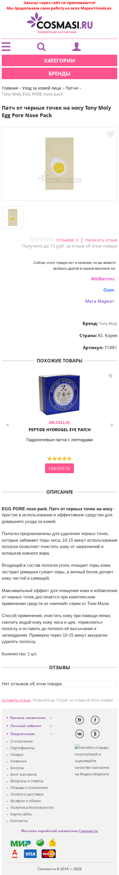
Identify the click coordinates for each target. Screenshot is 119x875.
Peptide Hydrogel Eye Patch (60, 426)
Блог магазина (23, 774)
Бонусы (17, 767)
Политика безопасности (31, 807)
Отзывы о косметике (29, 787)
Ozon (108, 290)
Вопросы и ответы (26, 780)
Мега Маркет (99, 301)
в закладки (110, 376)
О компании (21, 741)
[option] (59, 423)
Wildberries (102, 278)
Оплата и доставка (26, 794)
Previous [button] (7, 424)
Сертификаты (22, 747)
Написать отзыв (101, 240)
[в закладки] (110, 134)
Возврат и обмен (25, 800)
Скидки (16, 754)
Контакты (19, 820)
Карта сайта (20, 814)
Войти (76, 48)
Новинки (18, 761)
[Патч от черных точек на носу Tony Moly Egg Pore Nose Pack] (59, 194)
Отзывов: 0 (67, 240)
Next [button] (111, 424)
